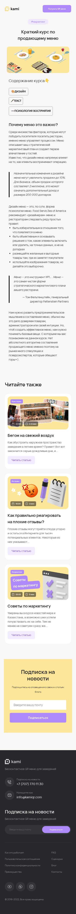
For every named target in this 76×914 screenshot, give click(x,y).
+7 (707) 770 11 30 (30, 784)
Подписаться (56, 829)
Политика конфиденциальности (22, 865)
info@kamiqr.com (29, 797)
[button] (57, 8)
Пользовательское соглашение (22, 859)
